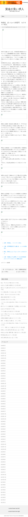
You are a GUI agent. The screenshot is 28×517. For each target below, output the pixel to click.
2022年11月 (3, 446)
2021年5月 (3, 492)
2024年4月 (3, 403)
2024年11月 (3, 386)
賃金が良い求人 (14, 8)
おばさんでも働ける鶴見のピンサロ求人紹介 (11, 285)
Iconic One (6, 515)
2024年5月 (3, 401)
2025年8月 (3, 363)
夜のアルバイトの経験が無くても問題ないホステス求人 (13, 306)
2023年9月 (3, 421)
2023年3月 (3, 436)
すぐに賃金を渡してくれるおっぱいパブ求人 (11, 292)
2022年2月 (3, 469)
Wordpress (21, 515)
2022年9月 (3, 451)
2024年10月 (3, 388)
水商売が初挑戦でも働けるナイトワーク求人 (11, 318)
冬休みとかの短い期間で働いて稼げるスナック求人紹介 (13, 332)
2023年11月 (3, 416)
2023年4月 (3, 434)
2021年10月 (3, 479)
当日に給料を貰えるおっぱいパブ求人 (9, 337)
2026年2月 (3, 348)
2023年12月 (3, 413)
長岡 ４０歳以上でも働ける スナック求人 (11, 320)
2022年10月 (3, 449)
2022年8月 (3, 454)
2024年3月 (3, 406)
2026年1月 (3, 350)
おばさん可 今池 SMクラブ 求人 (8, 308)
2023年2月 (3, 439)
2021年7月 (3, 487)
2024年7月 (3, 396)
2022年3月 (3, 467)
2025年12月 (3, 353)
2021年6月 (3, 489)
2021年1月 (3, 502)
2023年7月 (3, 426)
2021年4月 (3, 494)
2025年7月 (3, 365)
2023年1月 (3, 441)
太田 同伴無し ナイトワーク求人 (12, 243)
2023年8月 (3, 423)
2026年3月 (3, 345)
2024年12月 (3, 383)
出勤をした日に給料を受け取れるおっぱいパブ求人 (12, 329)
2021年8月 (3, 484)
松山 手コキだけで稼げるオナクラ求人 (10, 282)
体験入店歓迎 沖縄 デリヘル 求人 (8, 297)
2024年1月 (3, 411)
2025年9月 (3, 360)
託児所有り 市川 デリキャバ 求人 (8, 299)
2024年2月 (3, 408)
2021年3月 (3, 497)
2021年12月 (3, 474)
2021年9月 (3, 482)
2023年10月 (3, 418)
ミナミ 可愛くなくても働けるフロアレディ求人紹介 (13, 327)
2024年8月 (3, 393)
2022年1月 (3, 472)
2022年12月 (3, 444)
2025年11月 (3, 355)
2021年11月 (3, 477)
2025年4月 (3, 373)
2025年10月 (3, 358)
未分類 (8, 262)
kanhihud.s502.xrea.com (11, 27)
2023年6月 (3, 429)
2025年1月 (3, 381)
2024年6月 (3, 398)
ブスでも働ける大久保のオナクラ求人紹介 (10, 311)
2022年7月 (3, 456)
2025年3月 (3, 375)
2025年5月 (3, 370)
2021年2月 (3, 499)
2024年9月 (3, 391)
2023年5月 (3, 431)
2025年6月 (3, 368)
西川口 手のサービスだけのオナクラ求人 (10, 294)
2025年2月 (3, 378)
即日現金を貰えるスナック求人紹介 (9, 334)
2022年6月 (3, 459)
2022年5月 (3, 461)
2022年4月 (3, 464)
